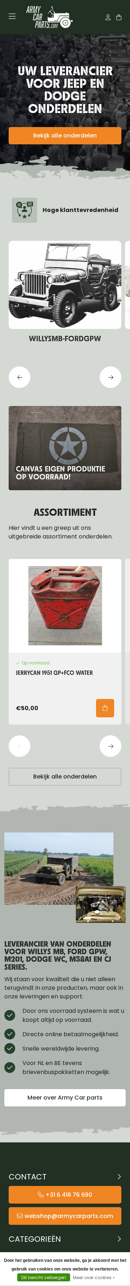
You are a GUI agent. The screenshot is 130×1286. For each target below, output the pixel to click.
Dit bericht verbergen (43, 1277)
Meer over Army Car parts (65, 1097)
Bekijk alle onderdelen (65, 135)
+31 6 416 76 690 (69, 1195)
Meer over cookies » (94, 1277)
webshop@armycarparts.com (69, 1216)
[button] (19, 377)
